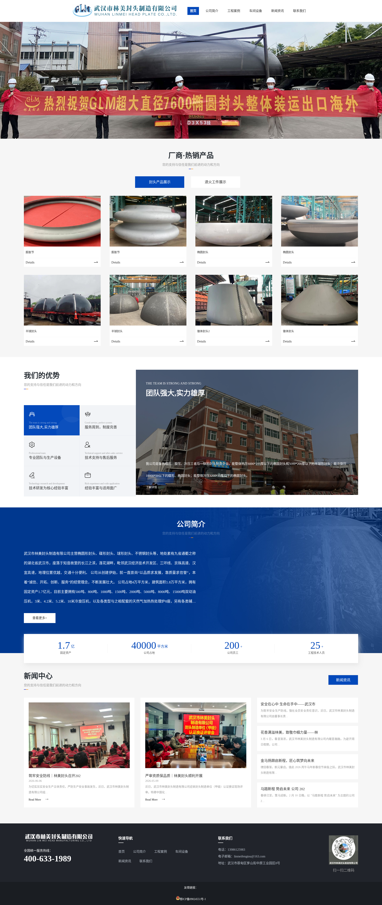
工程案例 (233, 11)
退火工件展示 (215, 182)
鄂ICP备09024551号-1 (193, 899)
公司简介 (212, 11)
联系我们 (299, 11)
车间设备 (255, 11)
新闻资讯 (277, 11)
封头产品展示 (160, 182)
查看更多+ (39, 618)
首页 (193, 11)
